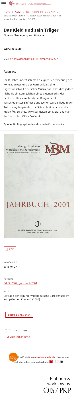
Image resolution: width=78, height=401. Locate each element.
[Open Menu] (3, 3)
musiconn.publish (13, 357)
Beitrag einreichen (19, 314)
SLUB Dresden (56, 361)
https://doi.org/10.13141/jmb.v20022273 (34, 59)
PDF (11, 249)
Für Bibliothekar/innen (17, 336)
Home (7, 12)
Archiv (18, 12)
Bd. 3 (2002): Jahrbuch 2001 (41, 12)
